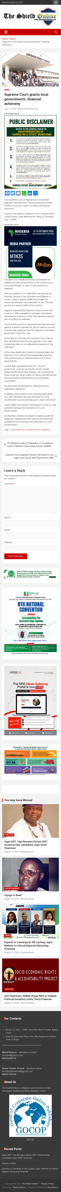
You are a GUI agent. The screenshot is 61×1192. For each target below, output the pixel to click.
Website (8, 542)
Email (7, 530)
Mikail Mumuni (27, 852)
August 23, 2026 (11, 852)
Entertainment (12, 888)
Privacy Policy (47, 1183)
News (7, 90)
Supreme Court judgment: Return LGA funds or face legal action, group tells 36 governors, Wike (30, 456)
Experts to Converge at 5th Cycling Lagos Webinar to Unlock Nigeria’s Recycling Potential (28, 945)
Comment (9, 484)
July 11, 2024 (10, 109)
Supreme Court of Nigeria (38, 430)
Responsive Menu (56, 2)
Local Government (18, 430)
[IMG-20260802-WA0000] (30, 227)
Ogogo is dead (12, 895)
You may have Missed (18, 800)
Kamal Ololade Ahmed (28, 109)
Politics (9, 835)
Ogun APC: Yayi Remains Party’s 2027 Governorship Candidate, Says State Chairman (25, 845)
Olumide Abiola (27, 899)
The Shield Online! (30, 1183)
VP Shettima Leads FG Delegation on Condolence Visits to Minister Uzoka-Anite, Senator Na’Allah (30, 444)
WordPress (52, 1187)
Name (7, 517)
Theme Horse (18, 1187)
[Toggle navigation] (6, 32)
